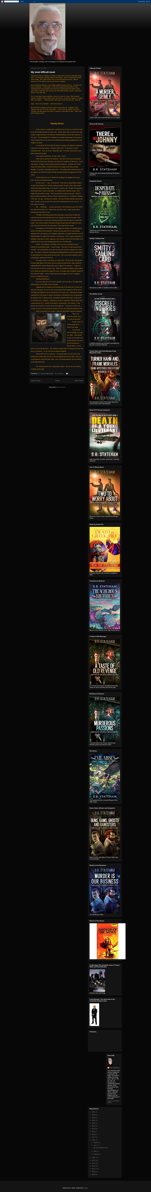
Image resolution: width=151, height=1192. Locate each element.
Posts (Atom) (61, 387)
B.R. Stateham (114, 1068)
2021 (94, 1126)
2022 (94, 1123)
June (95, 1145)
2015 (94, 1157)
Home (57, 381)
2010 (94, 1171)
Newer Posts (35, 381)
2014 (94, 1160)
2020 (94, 1129)
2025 (94, 1115)
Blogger (86, 1188)
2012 (94, 1166)
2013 (94, 1163)
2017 (94, 1137)
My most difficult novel (43, 72)
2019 (94, 1131)
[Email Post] (66, 373)
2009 (94, 1174)
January (96, 1154)
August (96, 1142)
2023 (94, 1120)
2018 (94, 1134)
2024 (94, 1117)
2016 (94, 1140)
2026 (94, 1112)
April (95, 1151)
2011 (93, 1169)
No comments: (59, 373)
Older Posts (78, 381)
